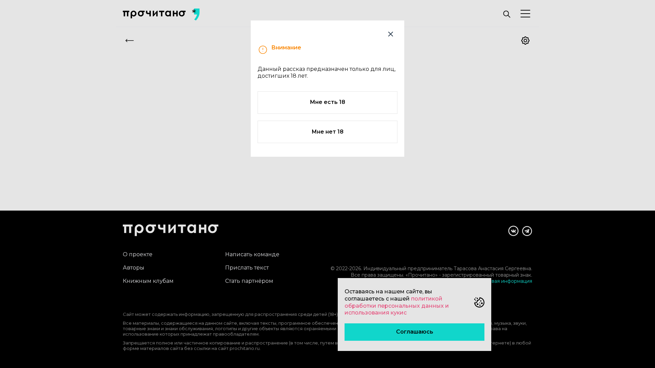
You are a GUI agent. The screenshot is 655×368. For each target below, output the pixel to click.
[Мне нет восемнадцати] (390, 34)
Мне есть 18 (327, 102)
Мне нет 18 (327, 131)
